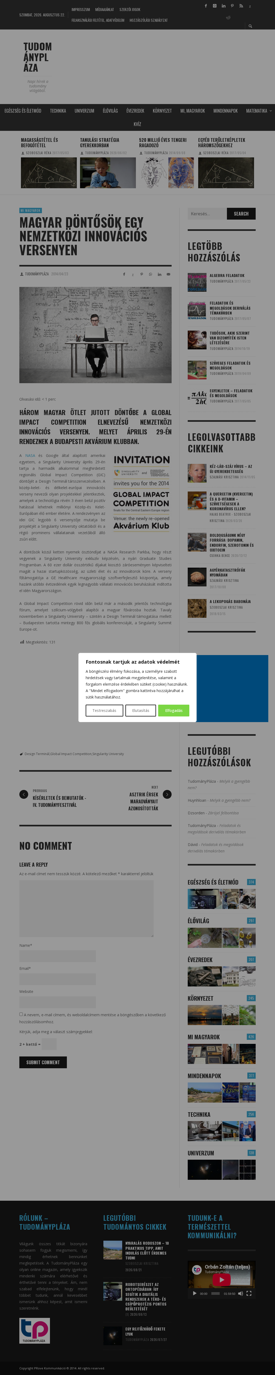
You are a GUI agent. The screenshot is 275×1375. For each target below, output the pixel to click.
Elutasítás (140, 710)
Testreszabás (104, 710)
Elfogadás (174, 710)
